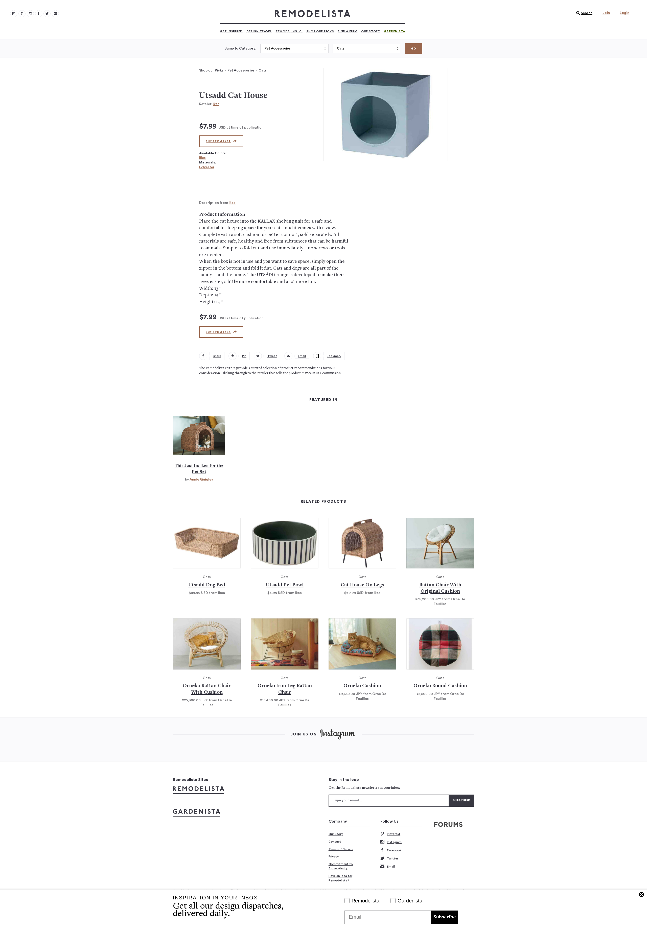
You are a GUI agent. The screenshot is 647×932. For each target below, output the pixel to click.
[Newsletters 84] (55, 13)
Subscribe (444, 917)
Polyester (206, 167)
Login (624, 13)
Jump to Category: (240, 48)
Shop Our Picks (320, 31)
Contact (335, 841)
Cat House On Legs (362, 585)
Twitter (392, 858)
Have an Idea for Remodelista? (340, 878)
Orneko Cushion (362, 686)
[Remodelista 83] (47, 13)
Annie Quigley (201, 479)
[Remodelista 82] (38, 13)
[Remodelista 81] (30, 13)
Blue (202, 157)
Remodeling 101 (289, 31)
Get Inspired (231, 31)
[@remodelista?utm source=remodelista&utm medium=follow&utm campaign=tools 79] (13, 13)
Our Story (370, 31)
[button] (583, 13)
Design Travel (259, 31)
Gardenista (394, 31)
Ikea (216, 104)
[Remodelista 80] (22, 13)
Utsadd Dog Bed (206, 585)
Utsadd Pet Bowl (285, 585)
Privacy (334, 856)
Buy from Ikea (218, 141)
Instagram (394, 842)
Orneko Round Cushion (440, 686)
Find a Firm (347, 31)
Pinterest (393, 833)
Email (391, 866)
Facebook (394, 850)
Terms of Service (341, 849)
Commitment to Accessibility (341, 866)
